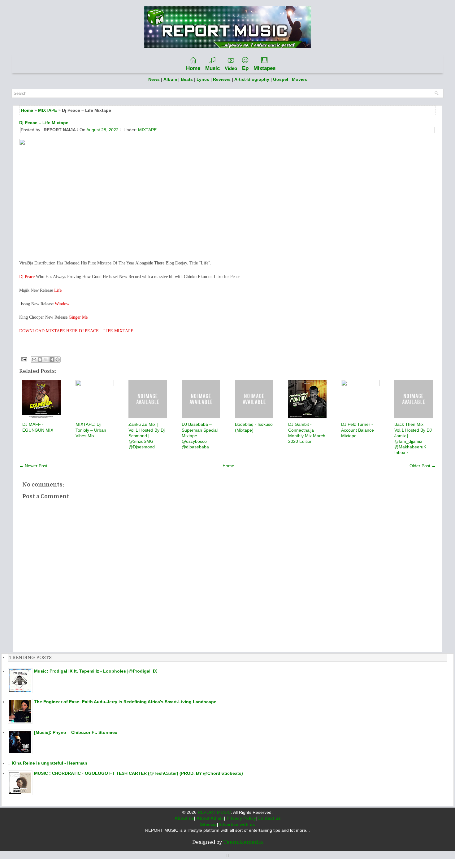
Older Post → (423, 465)
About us (184, 818)
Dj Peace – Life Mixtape (43, 122)
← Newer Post (33, 465)
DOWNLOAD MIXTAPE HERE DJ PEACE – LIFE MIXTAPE (76, 331)
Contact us (269, 818)
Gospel (281, 79)
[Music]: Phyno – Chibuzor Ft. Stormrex (75, 732)
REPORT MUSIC (214, 812)
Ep (245, 68)
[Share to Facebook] (52, 359)
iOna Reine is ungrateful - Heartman (49, 763)
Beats (187, 79)
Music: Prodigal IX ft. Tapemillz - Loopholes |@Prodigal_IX (95, 671)
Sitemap (208, 824)
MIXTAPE (47, 110)
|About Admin (209, 818)
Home (193, 68)
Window (63, 304)
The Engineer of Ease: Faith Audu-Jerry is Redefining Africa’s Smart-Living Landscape (125, 701)
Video (231, 68)
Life (58, 290)
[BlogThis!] (40, 359)
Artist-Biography (251, 79)
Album (170, 79)
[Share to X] (46, 359)
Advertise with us (236, 824)
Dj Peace (27, 276)
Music (212, 68)
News (154, 79)
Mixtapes (264, 68)
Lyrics (203, 79)
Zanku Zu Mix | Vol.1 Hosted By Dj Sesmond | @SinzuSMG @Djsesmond (146, 435)
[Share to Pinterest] (57, 359)
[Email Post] (23, 358)
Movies (299, 79)
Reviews (222, 79)
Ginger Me (78, 317)
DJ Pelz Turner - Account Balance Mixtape (357, 430)
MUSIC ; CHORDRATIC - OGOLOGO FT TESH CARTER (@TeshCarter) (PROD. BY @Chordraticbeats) (138, 773)
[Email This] (34, 359)
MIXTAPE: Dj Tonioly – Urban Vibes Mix (91, 430)
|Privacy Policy (240, 818)
